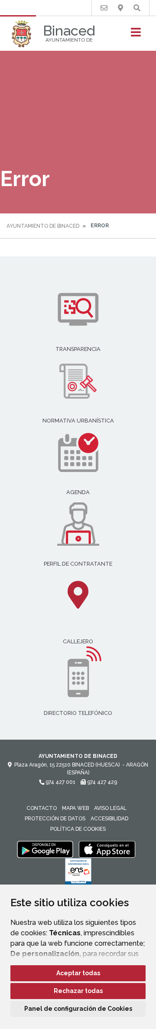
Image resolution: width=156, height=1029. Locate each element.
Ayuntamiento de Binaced (42, 226)
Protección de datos (55, 819)
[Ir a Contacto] (104, 8)
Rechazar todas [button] (78, 990)
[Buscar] (136, 8)
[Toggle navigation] (136, 35)
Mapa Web (75, 808)
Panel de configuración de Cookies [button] (78, 1008)
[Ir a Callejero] (120, 8)
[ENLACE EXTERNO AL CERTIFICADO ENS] (78, 874)
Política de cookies (78, 829)
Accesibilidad (109, 819)
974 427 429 (101, 782)
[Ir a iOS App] (107, 849)
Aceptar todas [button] (78, 973)
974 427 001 (59, 782)
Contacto (41, 808)
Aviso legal (110, 808)
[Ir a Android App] (45, 849)
